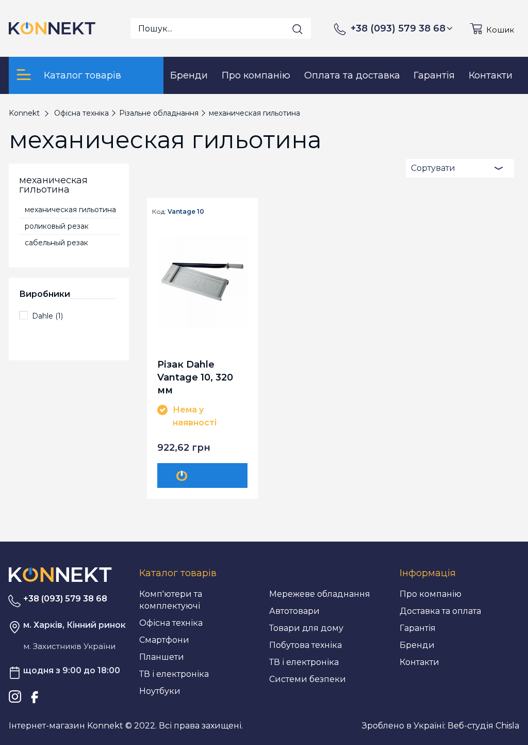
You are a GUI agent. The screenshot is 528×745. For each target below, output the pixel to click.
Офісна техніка (171, 623)
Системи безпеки (307, 679)
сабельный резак (56, 242)
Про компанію (430, 594)
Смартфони (164, 640)
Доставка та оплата (440, 611)
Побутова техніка (305, 645)
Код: (159, 211)
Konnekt (24, 113)
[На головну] (60, 574)
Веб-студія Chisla (483, 726)
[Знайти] (297, 29)
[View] (204, 475)
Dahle (47, 316)
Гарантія (418, 628)
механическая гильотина (70, 209)
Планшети (161, 657)
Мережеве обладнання (319, 594)
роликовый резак (57, 226)
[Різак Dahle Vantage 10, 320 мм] (202, 281)
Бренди (417, 645)
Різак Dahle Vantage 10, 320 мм (195, 377)
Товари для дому (306, 628)
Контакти (419, 662)
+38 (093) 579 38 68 (398, 28)
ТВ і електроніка (174, 674)
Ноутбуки (159, 691)
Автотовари (294, 611)
